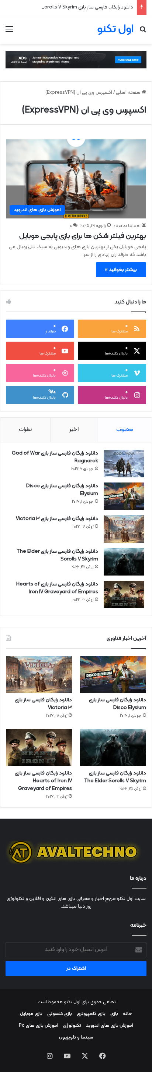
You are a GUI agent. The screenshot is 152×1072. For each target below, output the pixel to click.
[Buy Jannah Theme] (76, 60)
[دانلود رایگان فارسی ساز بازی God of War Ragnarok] (124, 463)
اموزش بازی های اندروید (109, 1025)
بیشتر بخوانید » (121, 270)
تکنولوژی (72, 1025)
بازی (114, 1014)
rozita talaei (127, 225)
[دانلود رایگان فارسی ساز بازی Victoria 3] (124, 529)
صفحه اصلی (129, 92)
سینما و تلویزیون (76, 1037)
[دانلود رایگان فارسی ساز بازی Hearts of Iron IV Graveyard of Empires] (124, 594)
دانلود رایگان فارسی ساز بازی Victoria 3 (57, 519)
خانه (127, 1014)
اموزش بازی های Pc (38, 1025)
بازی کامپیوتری (91, 1014)
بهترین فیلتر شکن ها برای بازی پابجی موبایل (82, 236)
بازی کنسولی (59, 1014)
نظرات (25, 429)
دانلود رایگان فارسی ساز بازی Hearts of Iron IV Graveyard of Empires (57, 588)
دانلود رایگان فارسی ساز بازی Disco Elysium (62, 490)
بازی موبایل (31, 1014)
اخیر (74, 429)
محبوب (124, 429)
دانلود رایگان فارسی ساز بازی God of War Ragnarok (55, 457)
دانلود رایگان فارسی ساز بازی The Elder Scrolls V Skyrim (75, 7)
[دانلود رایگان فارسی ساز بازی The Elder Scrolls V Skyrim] (124, 562)
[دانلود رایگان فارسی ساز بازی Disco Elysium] (124, 496)
